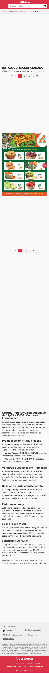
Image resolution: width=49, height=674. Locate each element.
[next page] (33, 76)
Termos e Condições (32, 663)
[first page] (12, 76)
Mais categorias (8, 639)
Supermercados (34, 630)
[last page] (37, 76)
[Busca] (45, 6)
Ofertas (29, 12)
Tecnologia (32, 635)
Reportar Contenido (13, 667)
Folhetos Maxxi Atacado (15, 12)
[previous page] (16, 76)
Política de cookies (36, 667)
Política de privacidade (24, 670)
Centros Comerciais (14, 635)
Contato (12, 663)
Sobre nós (20, 663)
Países (24, 667)
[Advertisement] (24, 38)
